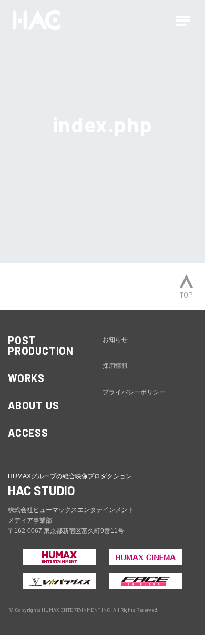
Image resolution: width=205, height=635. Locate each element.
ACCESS (28, 432)
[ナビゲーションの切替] (183, 19)
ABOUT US (33, 405)
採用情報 (115, 366)
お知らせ (115, 339)
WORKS (26, 378)
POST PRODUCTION (41, 345)
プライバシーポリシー (134, 392)
